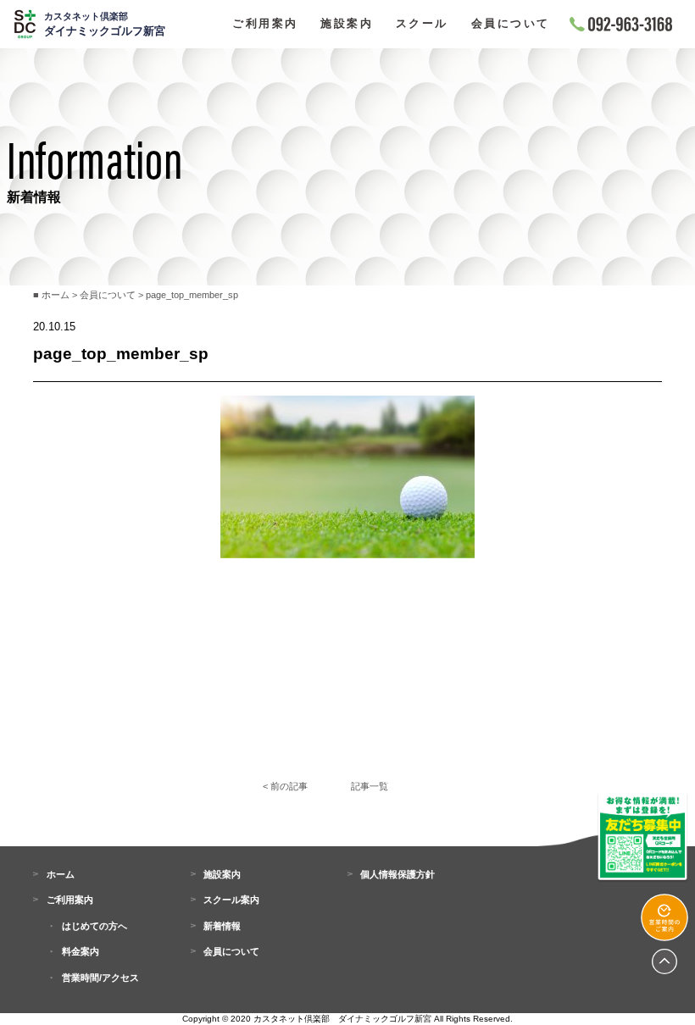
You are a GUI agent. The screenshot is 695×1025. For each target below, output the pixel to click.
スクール (422, 24)
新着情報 (222, 926)
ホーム (60, 874)
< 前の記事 (285, 786)
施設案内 (346, 24)
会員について (510, 24)
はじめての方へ (94, 926)
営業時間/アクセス (100, 977)
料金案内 (80, 951)
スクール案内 (231, 900)
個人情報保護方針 (397, 874)
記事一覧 (369, 786)
